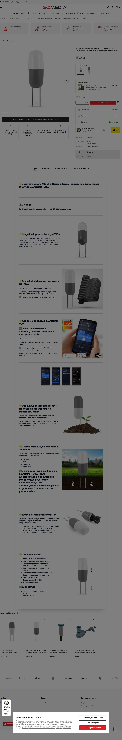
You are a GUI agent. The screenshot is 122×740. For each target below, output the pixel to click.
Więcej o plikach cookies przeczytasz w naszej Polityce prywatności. (46, 728)
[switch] (6, 714)
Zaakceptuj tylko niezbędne (92, 718)
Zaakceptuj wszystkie (93, 728)
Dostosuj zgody (93, 723)
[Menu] (9, 701)
